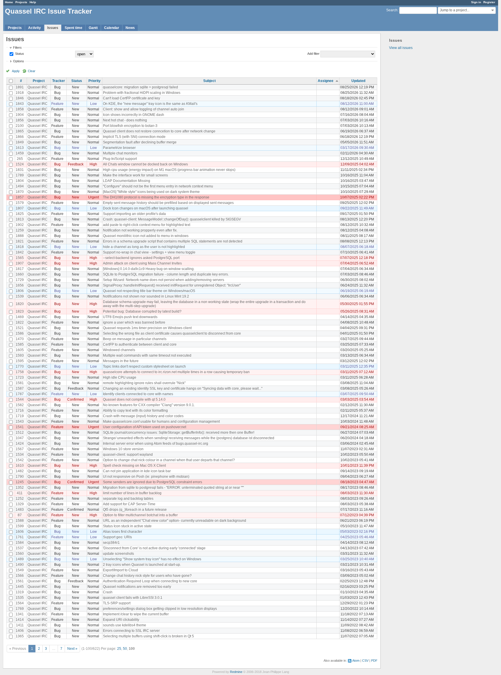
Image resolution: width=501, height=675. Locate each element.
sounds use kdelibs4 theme (124, 625)
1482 (20, 471)
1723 (20, 377)
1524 (20, 164)
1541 (20, 427)
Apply (16, 71)
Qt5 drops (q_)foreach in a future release (135, 510)
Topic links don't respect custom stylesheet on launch (144, 366)
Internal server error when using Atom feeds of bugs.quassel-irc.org (155, 444)
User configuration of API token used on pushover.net (144, 427)
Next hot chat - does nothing (125, 120)
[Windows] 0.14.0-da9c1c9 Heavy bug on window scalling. (149, 269)
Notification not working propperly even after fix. (140, 230)
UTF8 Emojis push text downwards (130, 317)
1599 (20, 526)
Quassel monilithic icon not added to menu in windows (145, 236)
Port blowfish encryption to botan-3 (130, 126)
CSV (365, 660)
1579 (20, 203)
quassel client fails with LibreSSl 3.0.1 (132, 598)
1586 (20, 333)
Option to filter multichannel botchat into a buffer (140, 515)
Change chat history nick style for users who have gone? (147, 576)
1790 (20, 477)
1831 (20, 170)
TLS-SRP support (116, 603)
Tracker (58, 81)
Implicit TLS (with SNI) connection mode (134, 137)
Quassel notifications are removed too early (137, 587)
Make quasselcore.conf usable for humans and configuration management (161, 421)
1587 (20, 388)
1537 (20, 548)
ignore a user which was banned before (134, 322)
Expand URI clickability (121, 620)
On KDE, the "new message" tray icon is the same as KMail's (150, 104)
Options (18, 61)
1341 (20, 614)
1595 (20, 361)
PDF (374, 660)
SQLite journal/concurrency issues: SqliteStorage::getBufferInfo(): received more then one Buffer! (178, 432)
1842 (20, 252)
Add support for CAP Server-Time (129, 504)
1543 (20, 421)
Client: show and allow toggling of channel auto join (143, 109)
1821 (20, 241)
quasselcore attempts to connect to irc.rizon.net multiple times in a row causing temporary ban (176, 372)
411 (20, 493)
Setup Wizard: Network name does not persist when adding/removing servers (163, 280)
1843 (20, 104)
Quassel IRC (38, 87)
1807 (20, 208)
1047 (20, 438)
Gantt (93, 28)
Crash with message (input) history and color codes (143, 416)
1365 (20, 636)
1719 (20, 416)
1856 (20, 120)
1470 (20, 339)
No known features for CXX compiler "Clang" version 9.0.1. (149, 405)
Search (391, 10)
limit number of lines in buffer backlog (132, 493)
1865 (20, 131)
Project (39, 81)
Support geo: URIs (117, 537)
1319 (20, 592)
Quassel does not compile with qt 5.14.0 (134, 399)
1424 (20, 444)
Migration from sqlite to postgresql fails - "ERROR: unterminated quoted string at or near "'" (173, 488)
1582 (20, 405)
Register (489, 2)
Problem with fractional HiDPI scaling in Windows (141, 93)
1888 (20, 236)
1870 (20, 192)
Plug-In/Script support (120, 159)
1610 (20, 466)
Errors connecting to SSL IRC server (131, 631)
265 (20, 159)
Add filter (313, 53)
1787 (20, 394)
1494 (20, 186)
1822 (20, 322)
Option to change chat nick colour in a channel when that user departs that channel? (169, 460)
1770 (20, 366)
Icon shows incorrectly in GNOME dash (133, 115)
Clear (31, 71)
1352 (20, 488)
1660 (20, 274)
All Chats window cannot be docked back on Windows (145, 164)
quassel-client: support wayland (128, 455)
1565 (20, 258)
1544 (20, 399)
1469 (20, 317)
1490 (20, 565)
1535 (20, 598)
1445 (20, 587)
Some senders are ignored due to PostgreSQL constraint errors (152, 482)
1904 (20, 115)
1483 (20, 510)
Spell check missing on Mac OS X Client (134, 466)
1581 (20, 383)
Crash (107, 592)
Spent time (73, 28)
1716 (20, 410)
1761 (20, 537)
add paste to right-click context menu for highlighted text (146, 225)
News (130, 28)
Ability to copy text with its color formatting (135, 410)
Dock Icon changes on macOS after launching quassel (145, 208)
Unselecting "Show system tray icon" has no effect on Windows (152, 559)
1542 (20, 460)
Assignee (325, 81)
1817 (20, 269)
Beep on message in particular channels (134, 339)
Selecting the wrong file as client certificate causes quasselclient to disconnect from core (172, 333)
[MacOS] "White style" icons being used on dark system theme (151, 192)
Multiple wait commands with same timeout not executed (147, 355)
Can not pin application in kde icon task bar (137, 471)
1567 (20, 449)
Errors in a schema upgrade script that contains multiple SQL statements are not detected (172, 241)
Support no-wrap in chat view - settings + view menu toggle (149, 252)
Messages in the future (121, 361)
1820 (20, 304)
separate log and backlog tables (128, 499)
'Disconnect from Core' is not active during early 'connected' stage (154, 548)
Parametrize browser (119, 148)
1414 (20, 620)
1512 (20, 432)
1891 (20, 87)
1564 (20, 603)
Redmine (236, 672)
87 (20, 515)
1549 (20, 570)
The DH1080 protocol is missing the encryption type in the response (156, 197)
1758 (20, 372)
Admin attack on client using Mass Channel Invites (142, 263)
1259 (20, 230)
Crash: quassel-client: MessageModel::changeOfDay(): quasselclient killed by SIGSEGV (172, 219)
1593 (20, 355)
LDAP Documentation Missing (126, 181)
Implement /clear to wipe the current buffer (136, 614)
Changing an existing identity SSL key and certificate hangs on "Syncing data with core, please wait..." (182, 388)
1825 (20, 214)
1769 (20, 609)
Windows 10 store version (123, 449)
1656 (20, 285)
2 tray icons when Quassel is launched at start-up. (142, 565)
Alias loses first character (122, 532)
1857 (20, 197)
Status (19, 53)
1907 (20, 263)
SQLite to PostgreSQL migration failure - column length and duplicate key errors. (166, 274)
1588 (20, 521)
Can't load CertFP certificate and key (131, 98)
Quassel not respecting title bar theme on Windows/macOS (149, 291)
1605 (20, 350)
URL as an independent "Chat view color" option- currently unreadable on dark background (174, 521)
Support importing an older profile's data (134, 214)
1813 (20, 219)
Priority (94, 81)
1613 (20, 148)
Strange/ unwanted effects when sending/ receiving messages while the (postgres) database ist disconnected (188, 438)
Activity (34, 28)
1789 (20, 175)
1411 (20, 625)
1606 (20, 532)
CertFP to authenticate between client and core (140, 344)
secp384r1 (111, 543)
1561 (20, 581)
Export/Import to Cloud (120, 570)
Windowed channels (119, 350)
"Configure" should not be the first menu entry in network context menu (158, 186)
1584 (20, 543)
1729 (20, 280)
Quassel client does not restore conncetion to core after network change (159, 131)
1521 (20, 328)
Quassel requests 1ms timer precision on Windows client (147, 328)
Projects (21, 2)
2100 (20, 126)
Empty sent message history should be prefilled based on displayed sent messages (168, 203)
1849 (20, 142)
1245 (20, 482)
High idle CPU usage (119, 377)
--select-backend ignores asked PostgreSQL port (141, 258)
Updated (358, 81)
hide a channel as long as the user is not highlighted (144, 247)
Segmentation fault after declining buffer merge (140, 142)
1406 (20, 631)
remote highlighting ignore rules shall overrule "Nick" (144, 383)
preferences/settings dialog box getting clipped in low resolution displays (160, 609)
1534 (20, 455)
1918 (20, 93)
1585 (20, 344)
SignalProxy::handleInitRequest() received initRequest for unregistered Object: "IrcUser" (172, 285)
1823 (20, 311)
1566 (20, 576)
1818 (20, 247)
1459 (20, 153)
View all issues (401, 48)
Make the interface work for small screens (135, 175)
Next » (72, 649)
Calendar (111, 28)
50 (125, 649)
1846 (20, 98)
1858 (20, 109)
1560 (20, 554)
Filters (17, 47)
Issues (52, 28)
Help (33, 2)
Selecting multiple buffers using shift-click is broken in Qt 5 (148, 636)
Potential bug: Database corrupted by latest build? (142, 311)
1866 (20, 137)
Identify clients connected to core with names (138, 394)
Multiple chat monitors (120, 153)
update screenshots (118, 554)
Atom (356, 660)
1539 (20, 296)
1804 (20, 181)
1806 (20, 291)
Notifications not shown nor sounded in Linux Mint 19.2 (146, 296)
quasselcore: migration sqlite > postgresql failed (140, 87)
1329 (20, 504)
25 (119, 649)
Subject (209, 81)
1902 (20, 225)
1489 (20, 559)
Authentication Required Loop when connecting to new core (150, 581)
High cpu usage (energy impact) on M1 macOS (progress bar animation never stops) (169, 170)
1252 (20, 499)
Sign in (476, 2)
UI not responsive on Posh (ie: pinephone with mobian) (146, 477)
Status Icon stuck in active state (127, 526)
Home (9, 2)
